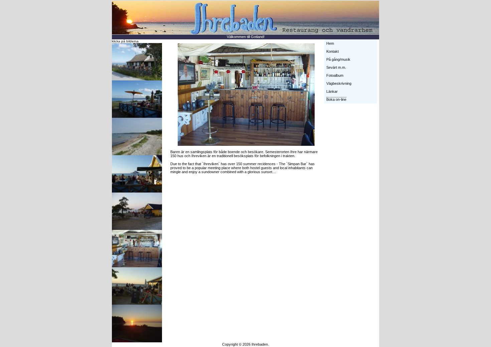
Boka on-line (336, 99)
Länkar (332, 91)
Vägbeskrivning (338, 83)
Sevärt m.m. (336, 67)
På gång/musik (338, 59)
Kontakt (332, 51)
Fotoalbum (334, 75)
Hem (330, 43)
